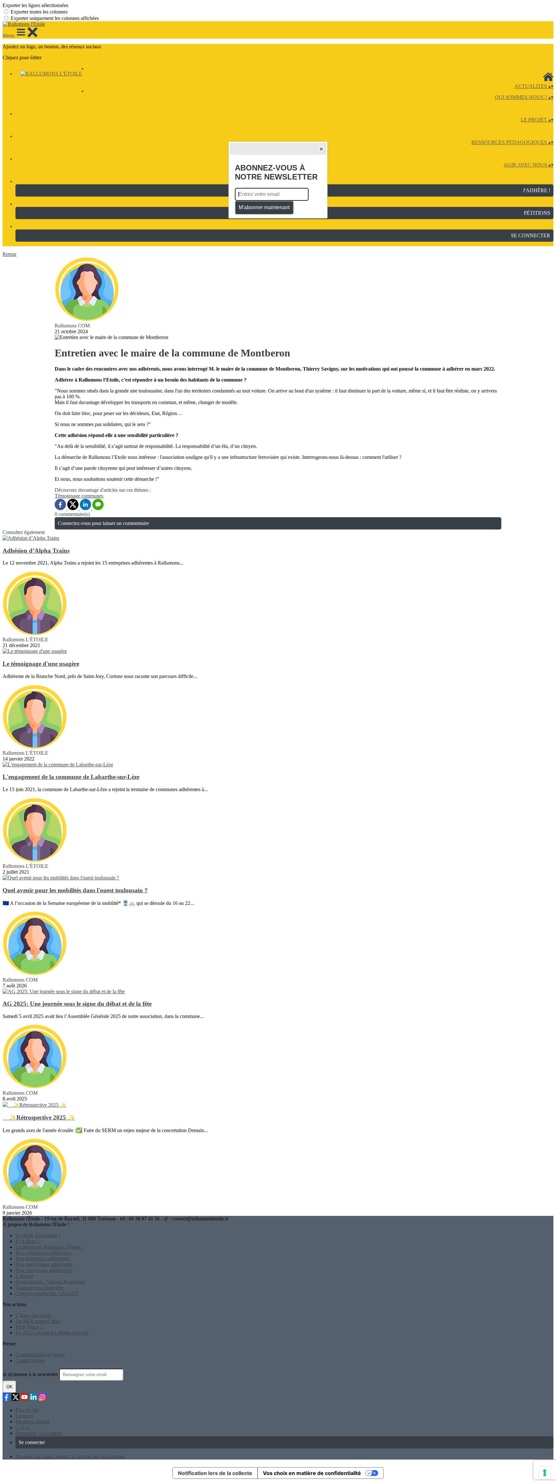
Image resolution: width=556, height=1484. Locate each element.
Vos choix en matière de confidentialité (312, 1473)
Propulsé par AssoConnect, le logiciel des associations (70, 1456)
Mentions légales (32, 1421)
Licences (24, 1416)
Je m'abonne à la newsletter (31, 1374)
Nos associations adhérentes (43, 1264)
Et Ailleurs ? (28, 1241)
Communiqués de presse (40, 1354)
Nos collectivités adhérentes (43, 1253)
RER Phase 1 (29, 1327)
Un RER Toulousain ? (38, 1235)
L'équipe (24, 1276)
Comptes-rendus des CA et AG (47, 1293)
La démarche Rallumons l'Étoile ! (49, 1247)
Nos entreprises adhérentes (42, 1258)
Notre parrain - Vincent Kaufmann (50, 1282)
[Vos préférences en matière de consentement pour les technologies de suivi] (545, 1473)
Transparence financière (39, 1287)
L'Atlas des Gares (33, 1315)
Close (321, 149)
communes (92, 496)
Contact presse (30, 1360)
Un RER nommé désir (38, 1321)
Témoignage (68, 496)
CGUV (23, 1427)
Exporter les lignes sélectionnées (35, 5)
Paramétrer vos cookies (38, 1433)
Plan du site (27, 1410)
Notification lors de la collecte (215, 1473)
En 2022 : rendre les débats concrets (51, 1332)
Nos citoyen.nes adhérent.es (43, 1270)
